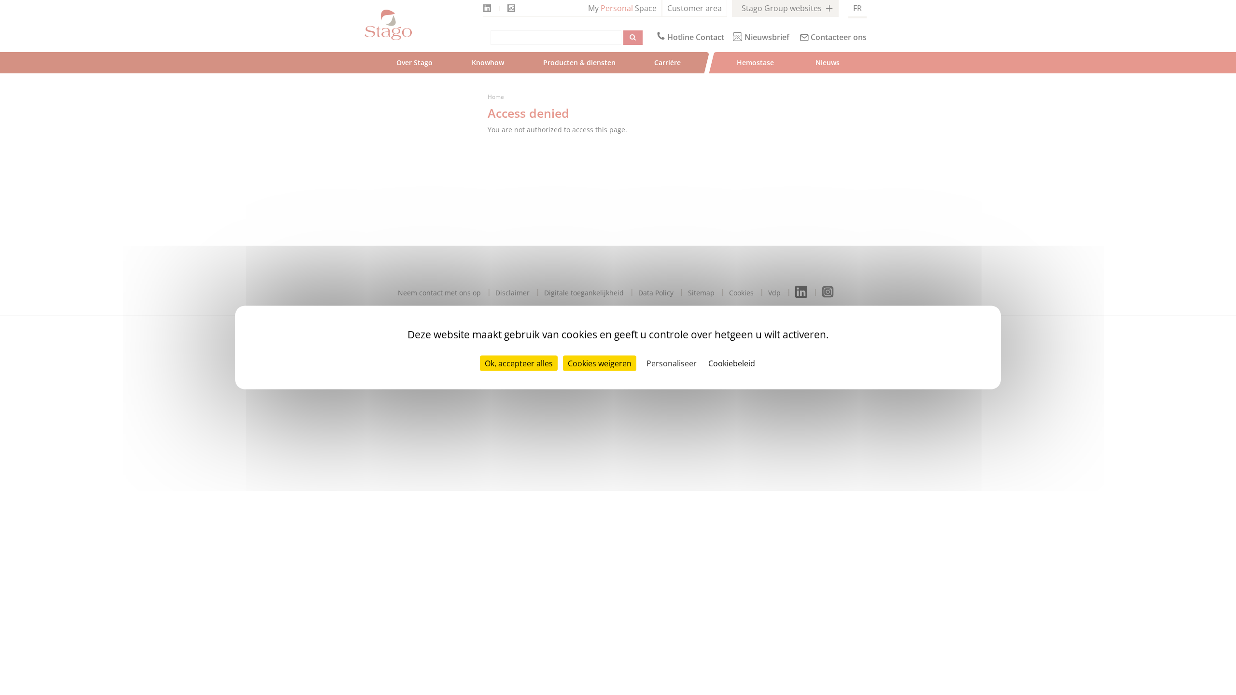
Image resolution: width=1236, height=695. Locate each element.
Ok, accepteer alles (519, 363)
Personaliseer (671, 363)
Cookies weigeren (600, 363)
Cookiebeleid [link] (731, 363)
